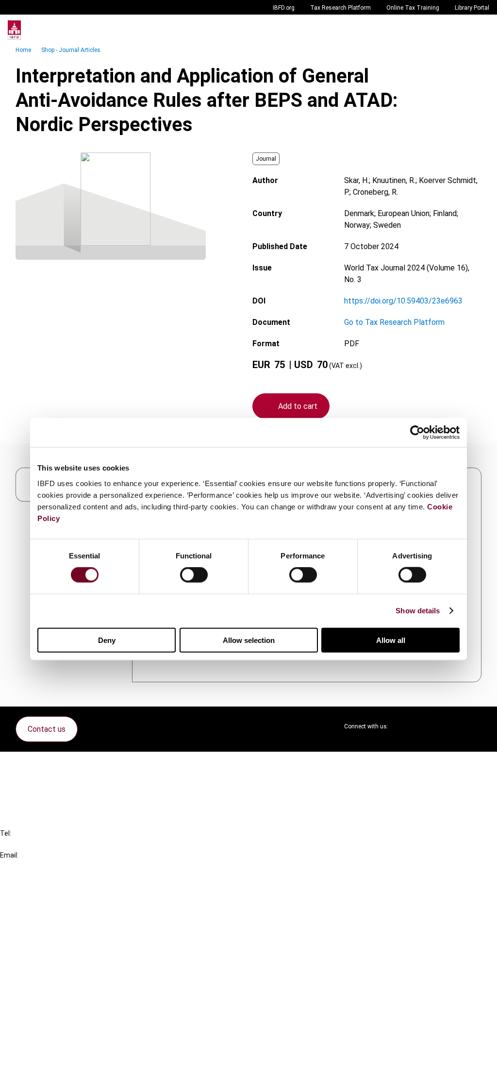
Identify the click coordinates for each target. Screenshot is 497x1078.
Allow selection (249, 640)
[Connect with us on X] (404, 726)
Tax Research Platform (340, 7)
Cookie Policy (42, 1029)
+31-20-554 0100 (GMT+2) (47, 844)
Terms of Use (42, 1064)
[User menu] (479, 30)
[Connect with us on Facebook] (473, 726)
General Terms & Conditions (66, 994)
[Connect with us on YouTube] (450, 726)
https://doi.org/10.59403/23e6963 (403, 300)
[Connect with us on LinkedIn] (427, 726)
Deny (107, 640)
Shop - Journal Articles (70, 50)
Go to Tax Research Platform (394, 322)
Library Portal (472, 7)
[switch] (194, 575)
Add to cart (297, 406)
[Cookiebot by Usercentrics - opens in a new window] (417, 432)
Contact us (47, 729)
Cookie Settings (46, 1046)
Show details (418, 610)
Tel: (5, 833)
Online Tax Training (412, 7)
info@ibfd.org (23, 866)
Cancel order (41, 765)
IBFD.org (284, 7)
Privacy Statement (51, 1011)
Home (23, 50)
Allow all (390, 640)
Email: (9, 855)
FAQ (26, 782)
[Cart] (460, 30)
